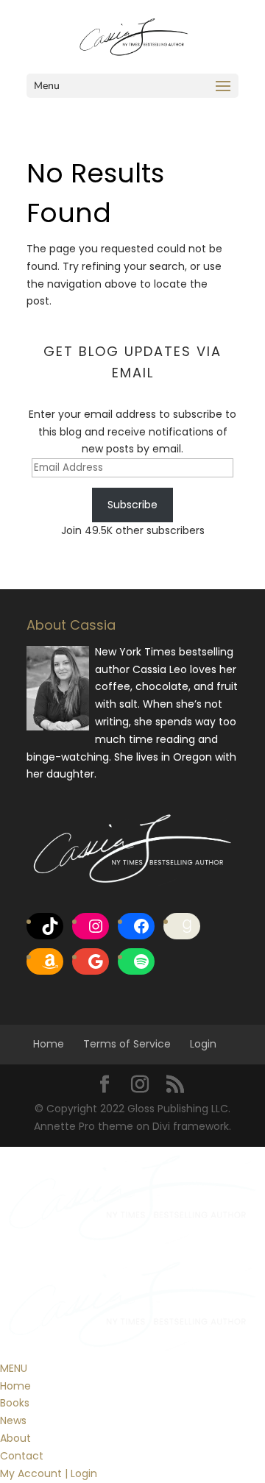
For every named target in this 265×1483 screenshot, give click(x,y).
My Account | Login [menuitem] (48, 1473)
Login (203, 1043)
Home (48, 1043)
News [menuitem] (13, 1420)
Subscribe (132, 504)
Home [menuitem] (15, 1386)
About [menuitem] (15, 1438)
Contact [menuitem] (21, 1455)
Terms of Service (127, 1043)
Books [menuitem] (14, 1402)
